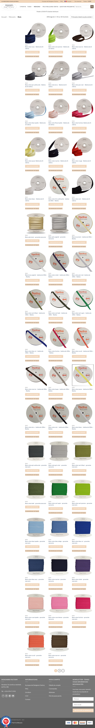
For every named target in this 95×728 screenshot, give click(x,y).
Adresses (52, 692)
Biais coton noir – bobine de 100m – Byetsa (59, 428)
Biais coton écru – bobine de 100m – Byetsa (35, 428)
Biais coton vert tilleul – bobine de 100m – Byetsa (35, 314)
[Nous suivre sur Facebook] (3, 695)
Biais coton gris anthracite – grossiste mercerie (36, 466)
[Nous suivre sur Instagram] (6, 695)
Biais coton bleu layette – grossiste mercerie (35, 542)
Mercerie (37, 6)
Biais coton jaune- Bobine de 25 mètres (34, 161)
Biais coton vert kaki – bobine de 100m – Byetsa (58, 314)
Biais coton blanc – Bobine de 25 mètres (34, 199)
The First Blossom (17, 722)
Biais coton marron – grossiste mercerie (57, 656)
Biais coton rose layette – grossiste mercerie (35, 618)
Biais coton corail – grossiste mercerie (33, 656)
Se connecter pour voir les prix (32, 56)
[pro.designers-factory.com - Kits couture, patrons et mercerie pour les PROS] (9, 6)
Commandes (53, 689)
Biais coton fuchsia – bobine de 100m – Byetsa (59, 352)
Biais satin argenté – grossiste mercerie (57, 237)
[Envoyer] (92, 6)
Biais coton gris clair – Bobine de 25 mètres (82, 85)
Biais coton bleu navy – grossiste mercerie (34, 580)
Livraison (28, 692)
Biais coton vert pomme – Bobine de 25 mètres (59, 47)
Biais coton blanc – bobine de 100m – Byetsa (82, 428)
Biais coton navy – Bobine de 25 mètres (34, 47)
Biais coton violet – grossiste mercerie (80, 580)
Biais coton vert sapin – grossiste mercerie (58, 504)
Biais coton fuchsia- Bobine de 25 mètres (81, 123)
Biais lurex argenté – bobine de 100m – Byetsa (35, 276)
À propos (23, 6)
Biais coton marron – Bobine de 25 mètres (82, 47)
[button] (78, 1)
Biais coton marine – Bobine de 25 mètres (58, 161)
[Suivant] (63, 670)
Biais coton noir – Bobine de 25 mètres (81, 199)
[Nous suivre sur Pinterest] (9, 695)
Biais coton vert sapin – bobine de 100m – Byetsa (81, 314)
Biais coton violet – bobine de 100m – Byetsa (59, 276)
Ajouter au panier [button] (32, 52)
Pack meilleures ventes (50, 6)
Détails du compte (54, 685)
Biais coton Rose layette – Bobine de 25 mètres (59, 123)
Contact (27, 699)
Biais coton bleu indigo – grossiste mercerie (58, 542)
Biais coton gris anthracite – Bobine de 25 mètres (35, 85)
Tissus (29, 6)
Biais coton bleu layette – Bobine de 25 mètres (35, 123)
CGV (26, 696)
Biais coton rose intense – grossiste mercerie (59, 618)
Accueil (4, 17)
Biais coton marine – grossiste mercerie (57, 580)
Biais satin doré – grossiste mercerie (35, 237)
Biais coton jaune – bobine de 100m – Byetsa (82, 390)
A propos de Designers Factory (50, 1)
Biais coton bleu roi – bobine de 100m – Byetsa (34, 352)
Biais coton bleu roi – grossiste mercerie (81, 542)
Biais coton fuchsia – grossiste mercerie (80, 618)
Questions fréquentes (67, 6)
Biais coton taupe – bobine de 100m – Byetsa (59, 390)
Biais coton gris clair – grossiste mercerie (58, 466)
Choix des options (32, 240)
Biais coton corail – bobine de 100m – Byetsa (83, 352)
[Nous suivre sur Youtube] (13, 695)
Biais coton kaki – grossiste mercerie (35, 503)
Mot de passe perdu (55, 696)
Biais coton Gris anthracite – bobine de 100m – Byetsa (59, 199)
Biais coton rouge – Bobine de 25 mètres (81, 161)
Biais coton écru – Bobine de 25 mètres (58, 85)
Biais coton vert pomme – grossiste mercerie (82, 504)
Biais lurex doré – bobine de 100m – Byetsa (82, 237)
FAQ (61, 1)
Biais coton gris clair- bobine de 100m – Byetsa (81, 276)
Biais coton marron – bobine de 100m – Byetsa (36, 390)
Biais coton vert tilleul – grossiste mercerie (81, 466)
